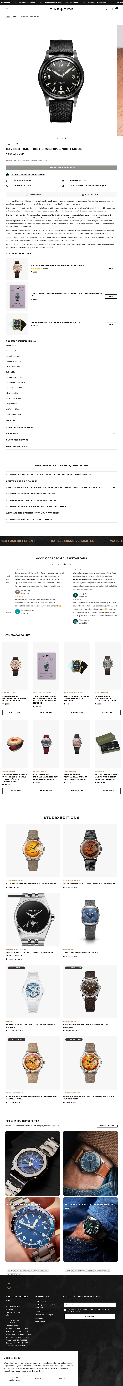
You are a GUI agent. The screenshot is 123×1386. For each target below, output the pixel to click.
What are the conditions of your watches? (33, 513)
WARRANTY (12, 433)
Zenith (9, 1021)
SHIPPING (11, 421)
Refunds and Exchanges (44, 1315)
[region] (61, 717)
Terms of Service (41, 1311)
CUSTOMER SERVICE (17, 440)
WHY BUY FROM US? (17, 446)
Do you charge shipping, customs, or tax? (32, 500)
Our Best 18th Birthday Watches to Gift (89, 1207)
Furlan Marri (8, 693)
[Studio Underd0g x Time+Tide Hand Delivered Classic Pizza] (90, 1063)
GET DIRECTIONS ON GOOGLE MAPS (28, 175)
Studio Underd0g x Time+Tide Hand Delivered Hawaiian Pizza (31, 1097)
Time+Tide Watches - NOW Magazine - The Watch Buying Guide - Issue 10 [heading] (45, 699)
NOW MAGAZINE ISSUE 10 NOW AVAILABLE (34, 3)
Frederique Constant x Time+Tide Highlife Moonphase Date (30, 954)
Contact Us (39, 1318)
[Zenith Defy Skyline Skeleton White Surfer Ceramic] (33, 991)
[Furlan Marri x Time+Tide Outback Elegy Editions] (90, 991)
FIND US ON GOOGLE (14, 1321)
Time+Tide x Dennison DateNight (81, 953)
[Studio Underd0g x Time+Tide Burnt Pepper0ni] (90, 850)
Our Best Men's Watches (23, 1205)
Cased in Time (8, 771)
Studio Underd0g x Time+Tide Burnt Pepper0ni (89, 883)
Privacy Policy (38, 1371)
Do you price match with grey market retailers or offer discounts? (49, 475)
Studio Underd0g (14, 880)
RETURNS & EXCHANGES (19, 427)
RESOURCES (42, 1297)
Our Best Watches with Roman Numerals (27, 1273)
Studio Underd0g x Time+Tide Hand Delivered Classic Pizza (88, 1097)
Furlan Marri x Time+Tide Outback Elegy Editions (86, 1025)
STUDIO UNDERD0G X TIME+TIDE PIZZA (105, 3)
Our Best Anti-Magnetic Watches (87, 1271)
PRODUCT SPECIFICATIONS (21, 341)
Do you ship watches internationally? (30, 519)
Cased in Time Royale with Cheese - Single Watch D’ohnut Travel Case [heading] (14, 778)
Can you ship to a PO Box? (21, 481)
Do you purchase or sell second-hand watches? (36, 507)
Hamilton (99, 771)
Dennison (68, 949)
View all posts (107, 1126)
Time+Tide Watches (42, 693)
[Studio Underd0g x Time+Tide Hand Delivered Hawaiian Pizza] (33, 1063)
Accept (38, 1379)
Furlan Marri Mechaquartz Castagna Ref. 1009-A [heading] (107, 698)
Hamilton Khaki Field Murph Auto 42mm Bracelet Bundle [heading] (107, 777)
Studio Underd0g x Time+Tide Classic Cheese (31, 883)
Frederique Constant (16, 949)
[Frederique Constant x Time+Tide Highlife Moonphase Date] (33, 919)
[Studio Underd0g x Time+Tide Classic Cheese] (33, 850)
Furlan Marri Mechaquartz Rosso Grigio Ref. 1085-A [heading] (45, 777)
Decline (61, 1379)
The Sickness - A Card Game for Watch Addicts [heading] (76, 698)
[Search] (112, 9)
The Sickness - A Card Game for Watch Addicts (55, 322)
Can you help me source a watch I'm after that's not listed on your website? (54, 487)
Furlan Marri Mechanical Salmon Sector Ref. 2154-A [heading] (76, 777)
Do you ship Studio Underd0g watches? (30, 494)
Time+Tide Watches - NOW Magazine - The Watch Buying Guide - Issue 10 (66, 295)
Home (8, 16)
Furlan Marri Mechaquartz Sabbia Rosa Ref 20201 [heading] (14, 698)
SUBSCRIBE (90, 1317)
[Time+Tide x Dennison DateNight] (90, 919)
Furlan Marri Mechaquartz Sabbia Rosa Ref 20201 (57, 265)
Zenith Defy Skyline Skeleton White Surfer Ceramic (30, 1025)
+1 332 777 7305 (12, 1351)
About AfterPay (40, 1322)
